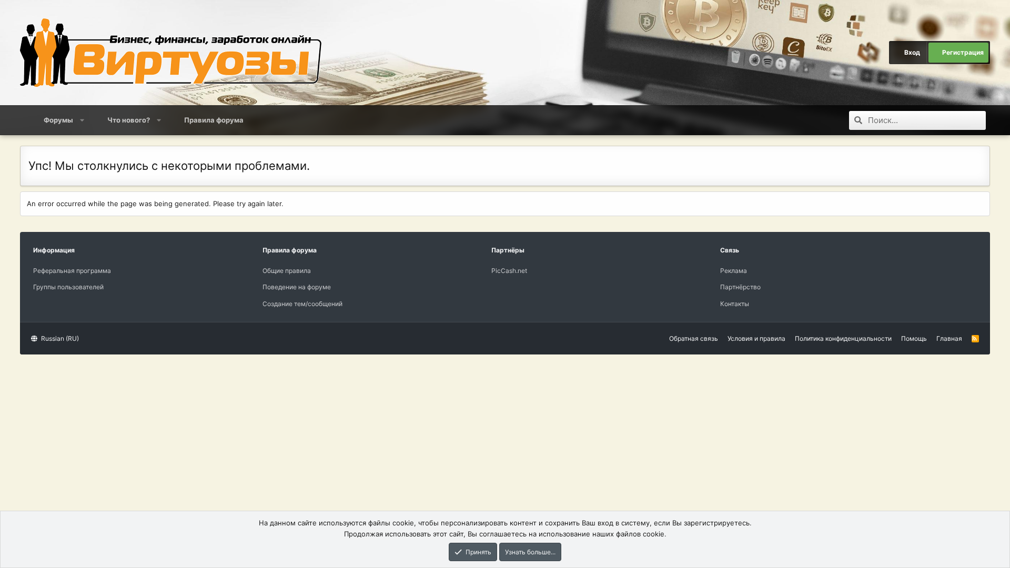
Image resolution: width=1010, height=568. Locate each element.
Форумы (58, 120)
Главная (949, 338)
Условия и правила (756, 338)
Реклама (733, 271)
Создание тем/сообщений (302, 304)
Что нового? (128, 120)
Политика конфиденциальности (843, 338)
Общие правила (286, 271)
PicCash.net (509, 271)
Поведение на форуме (296, 287)
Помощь (914, 338)
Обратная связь (693, 338)
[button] (82, 119)
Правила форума (214, 120)
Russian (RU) (59, 338)
